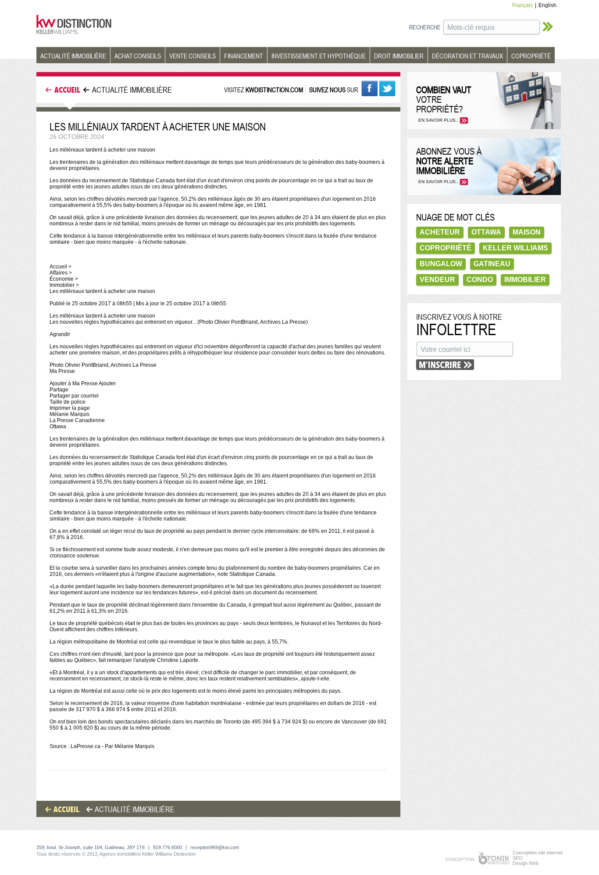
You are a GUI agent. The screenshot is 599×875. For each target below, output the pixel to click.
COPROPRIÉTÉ (531, 55)
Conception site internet (538, 852)
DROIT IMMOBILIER (399, 55)
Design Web (525, 863)
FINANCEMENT (243, 55)
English (547, 5)
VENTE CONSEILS (192, 55)
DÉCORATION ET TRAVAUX (467, 55)
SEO (518, 858)
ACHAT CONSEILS (137, 55)
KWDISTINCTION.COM (274, 89)
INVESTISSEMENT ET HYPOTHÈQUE (318, 55)
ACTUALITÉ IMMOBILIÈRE (73, 55)
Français (522, 5)
